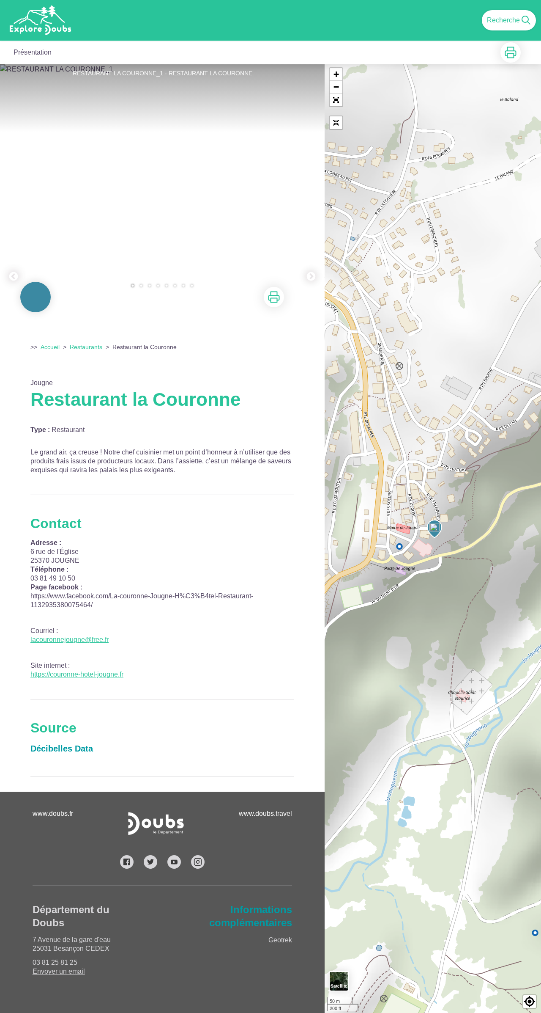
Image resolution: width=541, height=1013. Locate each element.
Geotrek (280, 940)
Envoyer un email (59, 971)
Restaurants (86, 347)
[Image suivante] (311, 180)
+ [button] (336, 74)
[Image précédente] (13, 180)
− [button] (336, 87)
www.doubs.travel (265, 813)
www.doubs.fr (53, 813)
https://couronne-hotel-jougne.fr (76, 674)
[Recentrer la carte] (336, 122)
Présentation (33, 52)
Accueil (50, 347)
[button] (336, 100)
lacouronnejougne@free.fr (69, 639)
